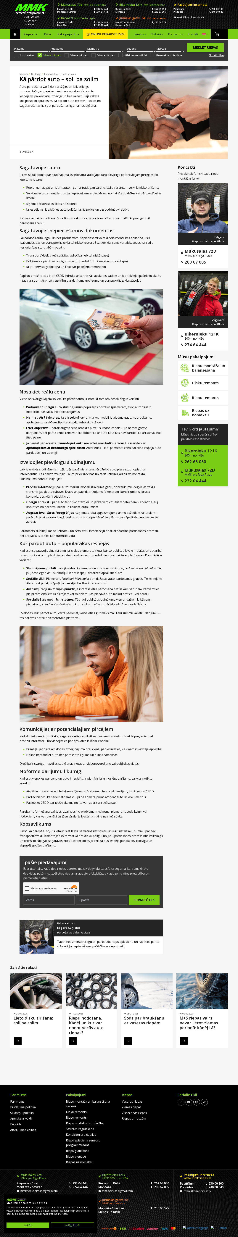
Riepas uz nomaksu (200, 412)
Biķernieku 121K (201, 450)
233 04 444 (102, 22)
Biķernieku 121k (142, 5)
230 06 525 (160, 22)
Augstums (57, 48)
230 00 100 (217, 9)
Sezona (131, 48)
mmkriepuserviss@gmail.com (39, 1191)
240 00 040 (217, 11)
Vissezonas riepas (134, 1113)
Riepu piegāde (76, 1156)
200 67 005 (160, 11)
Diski (47, 34)
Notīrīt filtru (216, 55)
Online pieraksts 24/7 (107, 34)
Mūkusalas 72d (83, 5)
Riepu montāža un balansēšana (208, 368)
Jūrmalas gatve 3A (143, 18)
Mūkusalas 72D (200, 469)
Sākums (15, 34)
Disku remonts (205, 383)
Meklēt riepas (205, 47)
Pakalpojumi (66, 34)
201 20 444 (102, 25)
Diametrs (93, 48)
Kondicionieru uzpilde (81, 1135)
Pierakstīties (144, 900)
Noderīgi (156, 34)
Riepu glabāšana (77, 1151)
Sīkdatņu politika (22, 1113)
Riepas (28, 34)
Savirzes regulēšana (80, 1129)
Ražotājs (161, 48)
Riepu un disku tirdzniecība (85, 1123)
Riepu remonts (205, 398)
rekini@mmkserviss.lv (190, 17)
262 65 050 (160, 9)
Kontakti (193, 34)
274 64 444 (102, 11)
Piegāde (15, 1124)
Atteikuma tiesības (23, 1130)
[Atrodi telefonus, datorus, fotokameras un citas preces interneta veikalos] (219, 1228)
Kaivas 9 (78, 18)
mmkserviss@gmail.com (117, 1191)
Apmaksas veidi (21, 1118)
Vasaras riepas (132, 1101)
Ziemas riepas (131, 1107)
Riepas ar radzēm (134, 1118)
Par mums (174, 34)
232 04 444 (102, 9)
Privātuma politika (23, 1107)
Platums (19, 48)
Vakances (140, 34)
